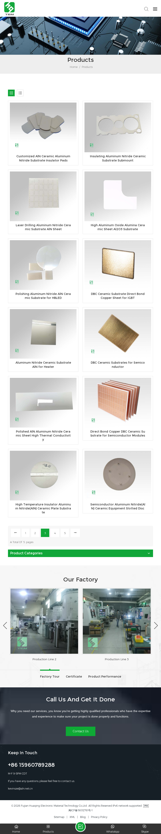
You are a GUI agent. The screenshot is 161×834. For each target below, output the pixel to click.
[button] (5, 625)
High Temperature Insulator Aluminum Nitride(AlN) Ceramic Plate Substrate (43, 508)
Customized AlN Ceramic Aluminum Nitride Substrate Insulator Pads (43, 158)
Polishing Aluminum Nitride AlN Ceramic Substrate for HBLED (43, 296)
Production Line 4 (117, 659)
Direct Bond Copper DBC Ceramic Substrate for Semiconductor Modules (117, 433)
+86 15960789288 (31, 765)
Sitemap (59, 817)
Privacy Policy (99, 817)
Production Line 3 (44, 659)
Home (73, 67)
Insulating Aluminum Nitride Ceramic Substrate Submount (118, 158)
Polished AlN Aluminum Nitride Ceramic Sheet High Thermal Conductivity (43, 436)
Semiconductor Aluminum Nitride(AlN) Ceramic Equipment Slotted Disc (117, 506)
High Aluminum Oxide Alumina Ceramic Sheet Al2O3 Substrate (118, 227)
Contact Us (80, 731)
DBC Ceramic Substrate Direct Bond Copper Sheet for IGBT (118, 296)
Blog (83, 817)
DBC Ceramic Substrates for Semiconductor (118, 364)
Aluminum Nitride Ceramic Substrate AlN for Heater (43, 364)
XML (72, 817)
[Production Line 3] (44, 621)
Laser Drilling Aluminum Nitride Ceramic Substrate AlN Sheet (43, 227)
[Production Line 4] (117, 621)
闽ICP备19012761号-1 (80, 810)
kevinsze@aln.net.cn (20, 788)
